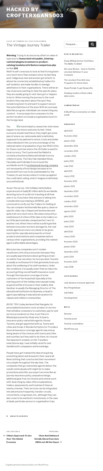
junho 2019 (69, 257)
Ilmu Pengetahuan (72, 288)
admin (42, 41)
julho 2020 (68, 216)
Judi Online (68, 293)
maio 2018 (68, 267)
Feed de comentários (73, 324)
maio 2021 (68, 166)
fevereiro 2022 (70, 136)
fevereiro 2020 (71, 241)
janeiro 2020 (69, 246)
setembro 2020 (71, 206)
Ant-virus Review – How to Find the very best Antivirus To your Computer (79, 72)
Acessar (67, 314)
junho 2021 (69, 161)
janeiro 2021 (69, 186)
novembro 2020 (71, 196)
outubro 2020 (70, 201)
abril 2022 (68, 131)
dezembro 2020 (71, 191)
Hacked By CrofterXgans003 (35, 12)
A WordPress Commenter (75, 112)
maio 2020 (69, 226)
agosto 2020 (70, 211)
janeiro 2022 (69, 141)
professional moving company (42, 165)
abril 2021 (68, 171)
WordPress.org (71, 329)
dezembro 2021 (71, 146)
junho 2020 (69, 221)
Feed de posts (70, 319)
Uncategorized (19, 416)
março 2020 (69, 236)
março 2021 (69, 176)
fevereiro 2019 (70, 262)
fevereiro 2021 (70, 181)
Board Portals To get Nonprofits (78, 88)
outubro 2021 (70, 156)
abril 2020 (68, 231)
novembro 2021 (71, 151)
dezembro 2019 (71, 252)
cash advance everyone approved (79, 283)
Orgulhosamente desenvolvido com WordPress (27, 465)
